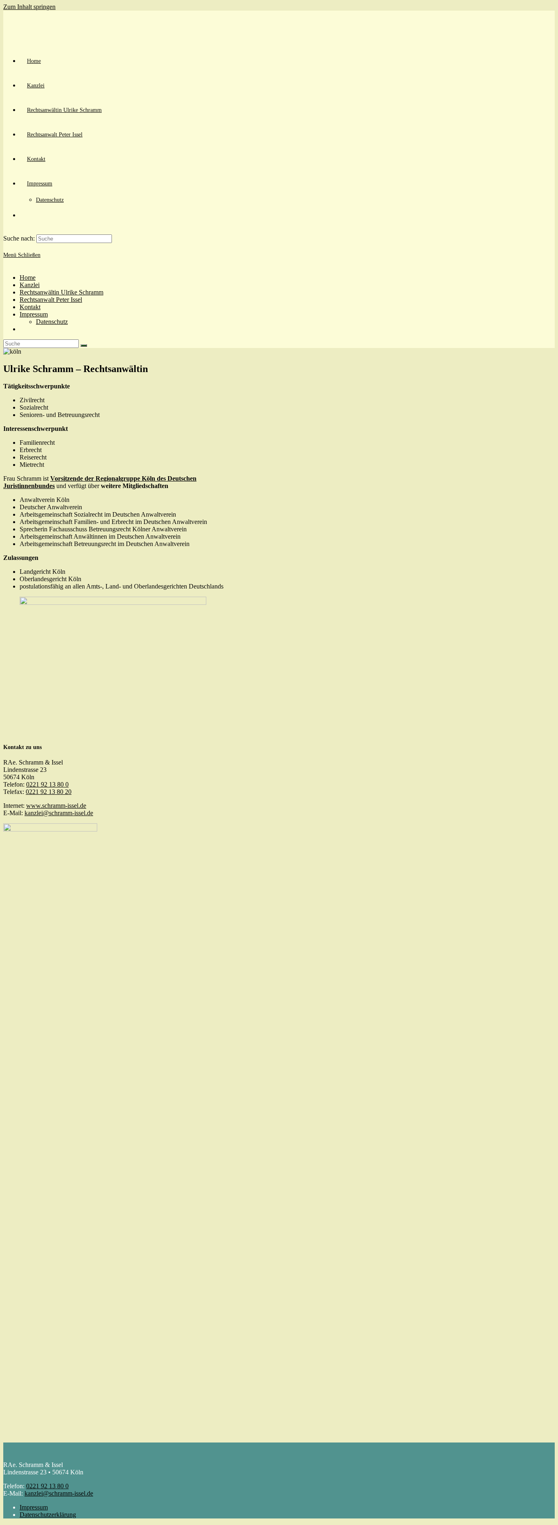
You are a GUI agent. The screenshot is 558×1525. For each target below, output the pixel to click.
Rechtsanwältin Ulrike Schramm (61, 292)
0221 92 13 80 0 (47, 784)
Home (28, 277)
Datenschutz (52, 321)
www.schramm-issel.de (56, 805)
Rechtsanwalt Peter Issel (51, 299)
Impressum (34, 314)
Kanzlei (30, 284)
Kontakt (30, 306)
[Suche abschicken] (83, 345)
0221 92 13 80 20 (48, 791)
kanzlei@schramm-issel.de (59, 812)
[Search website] (27, 215)
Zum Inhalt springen (29, 6)
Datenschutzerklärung (48, 1514)
